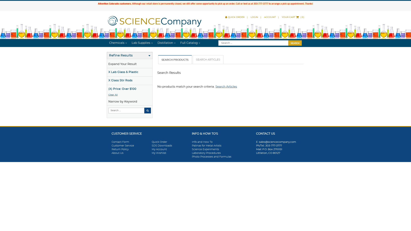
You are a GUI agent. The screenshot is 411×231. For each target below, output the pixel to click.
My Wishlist (159, 153)
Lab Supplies (141, 43)
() (293, 17)
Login (254, 17)
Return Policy (120, 149)
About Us (117, 153)
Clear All (113, 95)
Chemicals (116, 43)
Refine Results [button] (121, 55)
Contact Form (120, 142)
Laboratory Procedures (206, 153)
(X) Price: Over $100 (122, 89)
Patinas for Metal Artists (206, 145)
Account (270, 17)
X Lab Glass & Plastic (123, 72)
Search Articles (208, 59)
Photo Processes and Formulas (211, 156)
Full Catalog (189, 43)
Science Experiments (205, 149)
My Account (159, 149)
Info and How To (202, 142)
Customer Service (123, 145)
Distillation (165, 43)
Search (295, 43)
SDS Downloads (162, 145)
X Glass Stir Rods (120, 80)
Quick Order (236, 17)
